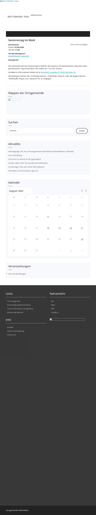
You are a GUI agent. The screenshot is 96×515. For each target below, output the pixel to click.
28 (82, 239)
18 (48, 228)
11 (48, 216)
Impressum (11, 335)
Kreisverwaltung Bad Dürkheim (19, 305)
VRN (52, 309)
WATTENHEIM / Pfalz (18, 16)
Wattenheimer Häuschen (18, 56)
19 (59, 228)
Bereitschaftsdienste (15, 312)
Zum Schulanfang (15, 155)
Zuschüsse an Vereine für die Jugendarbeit (24, 159)
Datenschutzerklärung (15, 331)
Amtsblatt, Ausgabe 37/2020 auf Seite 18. (58, 72)
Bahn (53, 305)
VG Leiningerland (13, 301)
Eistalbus (54, 312)
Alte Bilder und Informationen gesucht (23, 171)
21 (82, 228)
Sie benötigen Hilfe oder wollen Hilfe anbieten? (26, 167)
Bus (52, 301)
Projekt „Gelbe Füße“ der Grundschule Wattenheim (28, 163)
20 (71, 228)
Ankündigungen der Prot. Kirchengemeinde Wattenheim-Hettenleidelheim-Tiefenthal (41, 151)
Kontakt (10, 327)
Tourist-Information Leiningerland (20, 309)
